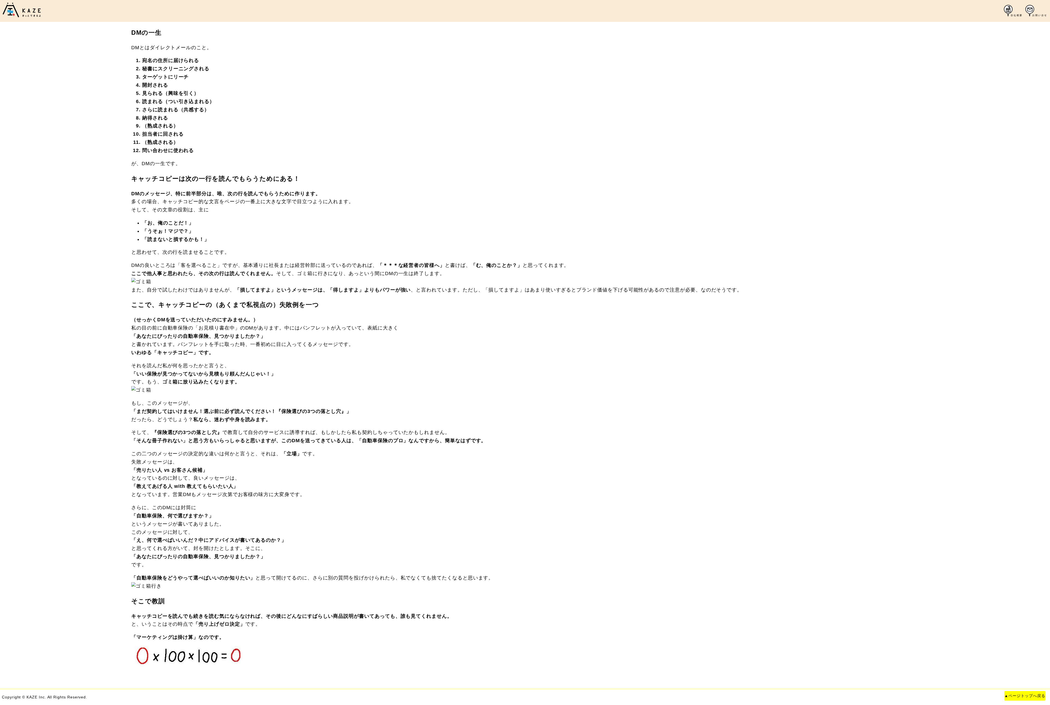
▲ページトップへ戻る (1024, 696)
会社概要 (1015, 11)
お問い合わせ (1036, 11)
